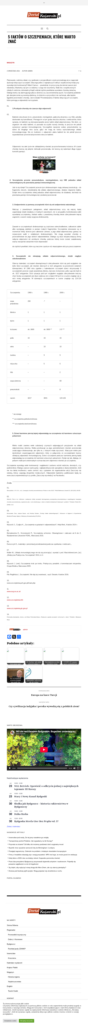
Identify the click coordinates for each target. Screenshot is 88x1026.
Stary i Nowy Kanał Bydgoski (30, 796)
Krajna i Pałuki (12, 967)
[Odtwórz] (10, 768)
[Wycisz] (74, 768)
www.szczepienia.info (15, 600)
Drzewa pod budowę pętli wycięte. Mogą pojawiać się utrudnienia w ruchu (35, 871)
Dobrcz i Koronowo (15, 939)
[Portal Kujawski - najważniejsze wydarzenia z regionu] (44, 15)
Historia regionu (14, 977)
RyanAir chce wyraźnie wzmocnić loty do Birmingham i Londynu (32, 848)
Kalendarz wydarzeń (14, 963)
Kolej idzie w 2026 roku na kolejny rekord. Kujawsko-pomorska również (34, 858)
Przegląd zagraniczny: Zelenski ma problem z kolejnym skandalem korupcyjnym (37, 851)
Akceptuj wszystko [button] (26, 1021)
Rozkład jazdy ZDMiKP (17, 949)
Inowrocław (11, 953)
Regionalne (11, 930)
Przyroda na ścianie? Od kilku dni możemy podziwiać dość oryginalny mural (36, 844)
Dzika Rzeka (21, 814)
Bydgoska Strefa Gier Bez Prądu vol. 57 (36, 821)
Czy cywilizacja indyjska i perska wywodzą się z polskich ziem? (44, 706)
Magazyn (10, 63)
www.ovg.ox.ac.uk (14, 591)
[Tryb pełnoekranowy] (78, 768)
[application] (44, 749)
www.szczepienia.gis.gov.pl (17, 608)
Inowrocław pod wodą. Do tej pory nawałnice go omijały (29, 837)
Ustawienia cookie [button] (10, 1021)
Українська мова (14, 982)
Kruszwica (12, 958)
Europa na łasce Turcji (44, 695)
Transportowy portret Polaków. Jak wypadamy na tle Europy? (31, 841)
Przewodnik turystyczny (17, 935)
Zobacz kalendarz (13, 826)
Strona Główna (12, 925)
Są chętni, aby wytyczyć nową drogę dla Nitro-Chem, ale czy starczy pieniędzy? (37, 867)
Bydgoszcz (11, 944)
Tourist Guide (13, 991)
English (9, 986)
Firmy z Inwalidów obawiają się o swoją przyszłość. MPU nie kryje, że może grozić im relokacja (43, 855)
